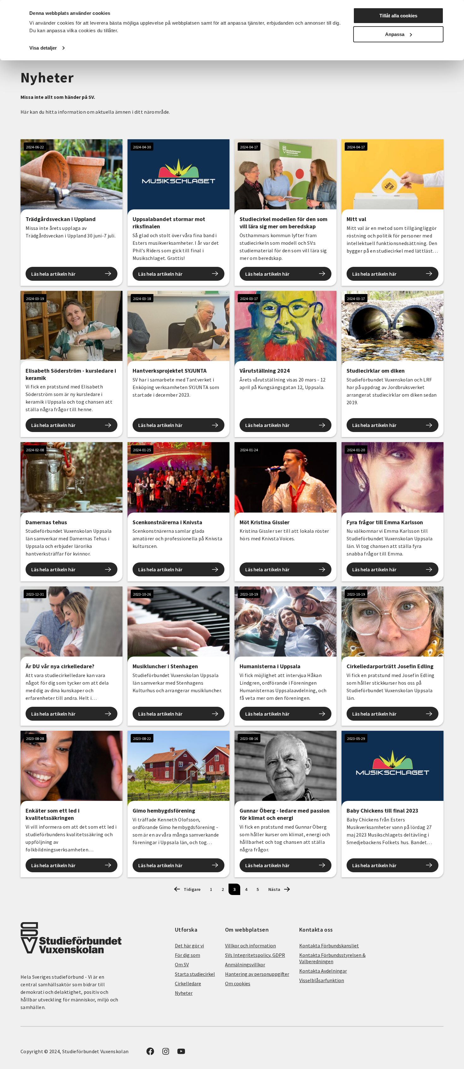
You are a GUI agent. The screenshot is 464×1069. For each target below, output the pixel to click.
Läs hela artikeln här (53, 274)
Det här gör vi (189, 945)
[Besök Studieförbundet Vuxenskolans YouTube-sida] (181, 1053)
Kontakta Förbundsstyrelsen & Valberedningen (332, 958)
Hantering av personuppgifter (257, 974)
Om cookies (237, 983)
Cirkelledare (188, 983)
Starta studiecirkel (195, 974)
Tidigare (192, 889)
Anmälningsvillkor (245, 964)
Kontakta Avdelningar (323, 971)
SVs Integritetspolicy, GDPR (255, 955)
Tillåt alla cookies (398, 15)
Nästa (274, 889)
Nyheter (184, 993)
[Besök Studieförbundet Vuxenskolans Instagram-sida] (166, 1053)
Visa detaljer (43, 48)
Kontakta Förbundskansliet (329, 945)
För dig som (187, 955)
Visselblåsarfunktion (321, 980)
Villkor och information (250, 945)
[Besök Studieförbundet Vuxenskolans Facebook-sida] (150, 1053)
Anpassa (394, 34)
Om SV (182, 964)
